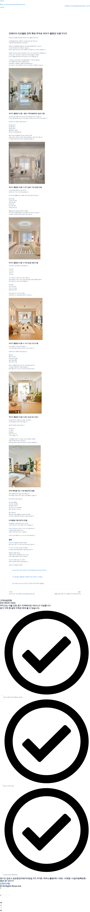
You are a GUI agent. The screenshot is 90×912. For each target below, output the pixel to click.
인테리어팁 (5, 883)
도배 (70, 5)
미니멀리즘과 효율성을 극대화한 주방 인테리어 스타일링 (27, 576)
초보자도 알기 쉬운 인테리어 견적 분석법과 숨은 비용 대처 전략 (29, 570)
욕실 (78, 5)
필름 (76, 5)
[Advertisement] (45, 22)
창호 (80, 5)
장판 (74, 5)
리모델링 (11, 549)
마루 (72, 5)
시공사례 (88, 5)
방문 (66, 5)
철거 (85, 5)
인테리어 (2, 1)
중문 (68, 5)
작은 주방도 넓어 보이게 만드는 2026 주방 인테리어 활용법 (28, 583)
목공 (83, 5)
